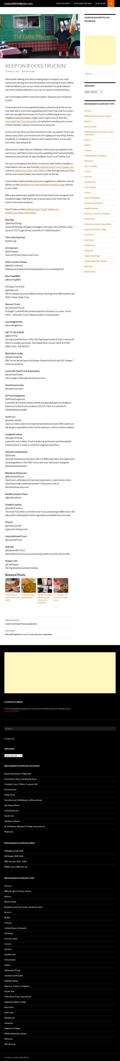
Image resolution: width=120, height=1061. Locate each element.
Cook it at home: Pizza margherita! (21, 622)
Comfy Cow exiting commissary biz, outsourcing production (44, 599)
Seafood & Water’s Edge (95, 229)
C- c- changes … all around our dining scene (60, 597)
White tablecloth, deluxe (95, 261)
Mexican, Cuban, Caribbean (96, 213)
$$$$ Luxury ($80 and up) (16, 866)
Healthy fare (90, 182)
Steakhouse (89, 245)
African (87, 110)
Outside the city (11, 810)
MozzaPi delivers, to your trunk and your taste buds (28, 633)
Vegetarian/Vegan (92, 255)
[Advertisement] (100, 50)
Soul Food (89, 234)
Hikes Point (9, 794)
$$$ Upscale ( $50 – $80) (15, 861)
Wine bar (88, 266)
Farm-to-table (90, 166)
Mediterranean (91, 208)
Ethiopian (88, 161)
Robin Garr (29, 71)
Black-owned (90, 126)
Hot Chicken (90, 187)
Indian (87, 192)
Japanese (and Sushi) (93, 203)
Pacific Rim (89, 219)
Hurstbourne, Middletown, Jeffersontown (23, 800)
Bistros (87, 121)
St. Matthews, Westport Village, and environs (24, 826)
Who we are (100, 3)
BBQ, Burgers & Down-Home (97, 116)
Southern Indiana (12, 821)
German (88, 176)
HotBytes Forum (63, 3)
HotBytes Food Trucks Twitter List (56, 167)
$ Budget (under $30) (13, 851)
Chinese (88, 150)
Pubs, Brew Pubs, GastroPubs (97, 224)
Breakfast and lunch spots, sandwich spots (23, 907)
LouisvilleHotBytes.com (18, 3)
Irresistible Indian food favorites (28, 596)
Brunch (87, 139)
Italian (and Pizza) (92, 197)
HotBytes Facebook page (52, 184)
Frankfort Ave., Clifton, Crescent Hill (21, 784)
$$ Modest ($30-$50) (13, 856)
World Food (89, 271)
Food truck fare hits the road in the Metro (12, 597)
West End (8, 831)
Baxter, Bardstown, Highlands (17, 773)
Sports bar (89, 240)
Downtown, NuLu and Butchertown (20, 779)
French (87, 171)
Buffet (87, 145)
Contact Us (9, 738)
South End (9, 816)
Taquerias (88, 250)
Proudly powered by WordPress (16, 1057)
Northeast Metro (12, 805)
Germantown (10, 789)
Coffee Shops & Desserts (95, 155)
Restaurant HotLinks (83, 3)
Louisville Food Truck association (21, 121)
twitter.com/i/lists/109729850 (29, 170)
